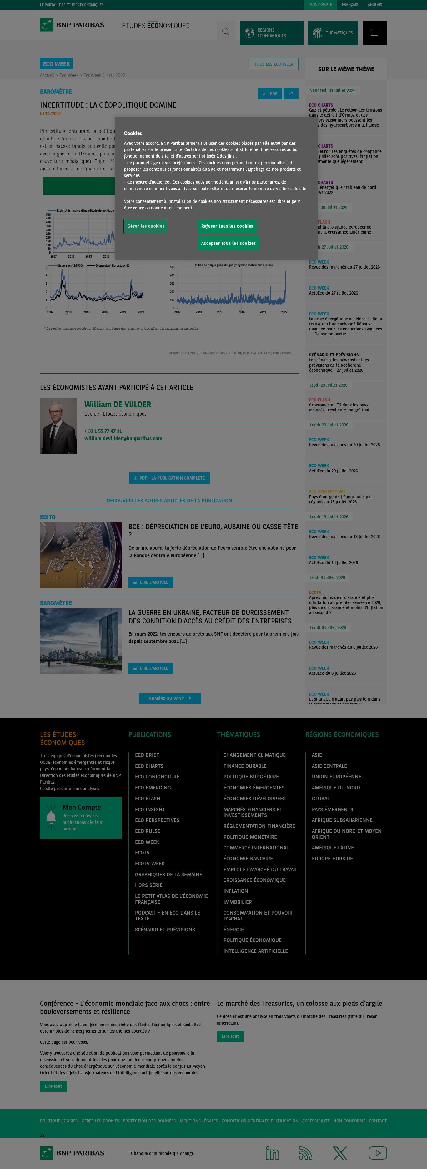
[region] (216, 188)
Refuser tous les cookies (227, 226)
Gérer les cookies (146, 226)
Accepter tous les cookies (228, 243)
